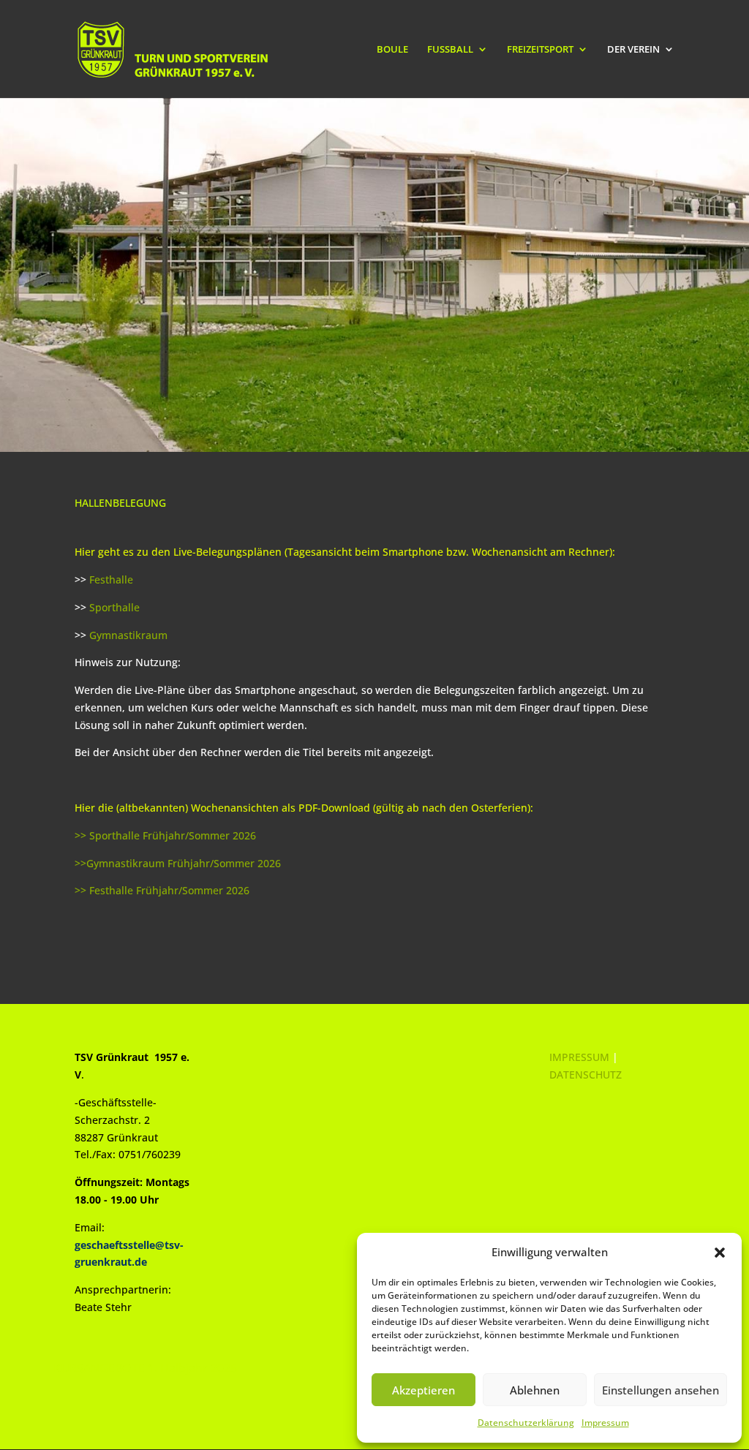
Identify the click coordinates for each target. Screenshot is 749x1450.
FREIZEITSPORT (540, 50)
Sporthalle (114, 607)
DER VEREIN (633, 50)
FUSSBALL (450, 50)
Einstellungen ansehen (660, 1390)
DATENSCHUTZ (585, 1074)
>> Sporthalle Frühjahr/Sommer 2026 (165, 835)
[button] (719, 1252)
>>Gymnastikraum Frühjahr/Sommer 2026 (178, 863)
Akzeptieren (423, 1390)
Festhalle (111, 579)
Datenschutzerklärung (526, 1422)
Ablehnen (535, 1390)
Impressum (605, 1422)
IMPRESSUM (579, 1057)
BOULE (392, 50)
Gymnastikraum (128, 635)
